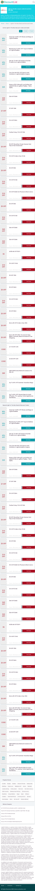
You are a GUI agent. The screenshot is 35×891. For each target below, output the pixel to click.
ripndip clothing (5, 788)
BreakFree (4, 794)
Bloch (11, 799)
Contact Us (18, 885)
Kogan (18, 794)
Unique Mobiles (11, 794)
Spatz (22, 794)
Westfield (30, 786)
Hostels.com (10, 786)
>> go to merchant (13, 12)
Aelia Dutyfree (5, 799)
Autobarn (4, 796)
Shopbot (9, 783)
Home (2, 23)
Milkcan (27, 794)
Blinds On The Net (21, 783)
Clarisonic (21, 788)
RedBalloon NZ (18, 786)
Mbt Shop (4, 786)
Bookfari (14, 783)
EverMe (4, 783)
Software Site (29, 783)
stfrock (24, 786)
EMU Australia (5, 791)
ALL (21, 31)
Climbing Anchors (21, 796)
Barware (29, 796)
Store (7, 23)
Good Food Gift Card (12, 796)
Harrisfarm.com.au (29, 788)
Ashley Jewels (14, 788)
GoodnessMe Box (24, 799)
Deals (31, 31)
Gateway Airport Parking (15, 791)
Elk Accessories (25, 791)
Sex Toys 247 (16, 799)
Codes (26, 31)
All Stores (9, 885)
